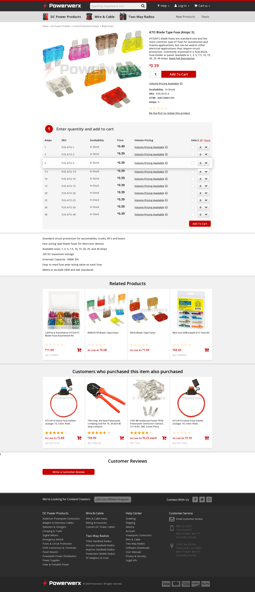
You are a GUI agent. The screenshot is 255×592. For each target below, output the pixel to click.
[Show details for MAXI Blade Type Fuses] (148, 310)
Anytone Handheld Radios (100, 549)
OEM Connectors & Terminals (59, 547)
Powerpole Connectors (139, 535)
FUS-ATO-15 (69, 186)
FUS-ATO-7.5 (69, 171)
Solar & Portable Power (55, 564)
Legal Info (131, 560)
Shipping (130, 522)
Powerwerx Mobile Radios (100, 553)
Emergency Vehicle (52, 539)
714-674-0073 (184, 529)
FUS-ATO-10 (69, 178)
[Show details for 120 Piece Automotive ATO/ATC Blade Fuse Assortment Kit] (63, 310)
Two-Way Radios (141, 17)
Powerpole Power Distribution (59, 556)
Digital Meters (50, 535)
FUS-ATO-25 (69, 200)
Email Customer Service (189, 519)
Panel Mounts (50, 552)
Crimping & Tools (52, 531)
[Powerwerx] (61, 6)
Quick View (63, 293)
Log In (182, 6)
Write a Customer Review (68, 472)
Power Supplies (51, 560)
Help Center (134, 513)
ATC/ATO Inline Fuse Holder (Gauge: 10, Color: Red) (188, 422)
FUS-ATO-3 (68, 154)
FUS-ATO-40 (69, 214)
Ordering (130, 518)
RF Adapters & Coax (97, 557)
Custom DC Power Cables (100, 527)
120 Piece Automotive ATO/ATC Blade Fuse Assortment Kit (62, 334)
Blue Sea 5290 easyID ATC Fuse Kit (191, 332)
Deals (205, 17)
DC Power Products (65, 17)
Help (164, 6)
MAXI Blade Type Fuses (142, 332)
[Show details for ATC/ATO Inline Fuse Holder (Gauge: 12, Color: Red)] (63, 397)
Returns (130, 527)
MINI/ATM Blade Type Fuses (103, 332)
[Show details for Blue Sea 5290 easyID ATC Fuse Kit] (191, 310)
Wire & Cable (104, 17)
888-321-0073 (184, 526)
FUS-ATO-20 (69, 193)
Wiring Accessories (96, 522)
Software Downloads (138, 547)
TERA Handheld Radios (99, 541)
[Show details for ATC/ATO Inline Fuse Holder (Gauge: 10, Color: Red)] (191, 397)
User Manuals (133, 552)
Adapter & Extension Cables (58, 522)
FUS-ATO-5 (68, 163)
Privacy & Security (136, 556)
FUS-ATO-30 (69, 207)
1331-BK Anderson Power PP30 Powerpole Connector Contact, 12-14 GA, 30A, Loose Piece (147, 423)
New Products (185, 17)
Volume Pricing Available (164, 83)
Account (130, 531)
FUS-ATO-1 (68, 147)
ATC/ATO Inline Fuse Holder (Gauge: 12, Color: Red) (60, 422)
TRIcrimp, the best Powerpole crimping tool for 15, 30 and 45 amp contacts (104, 423)
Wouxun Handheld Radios (100, 545)
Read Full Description (182, 58)
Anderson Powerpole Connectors (61, 518)
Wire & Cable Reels (96, 518)
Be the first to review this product (169, 113)
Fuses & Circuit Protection (57, 543)
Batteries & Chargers (54, 527)
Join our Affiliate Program (113, 499)
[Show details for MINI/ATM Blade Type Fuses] (106, 310)
